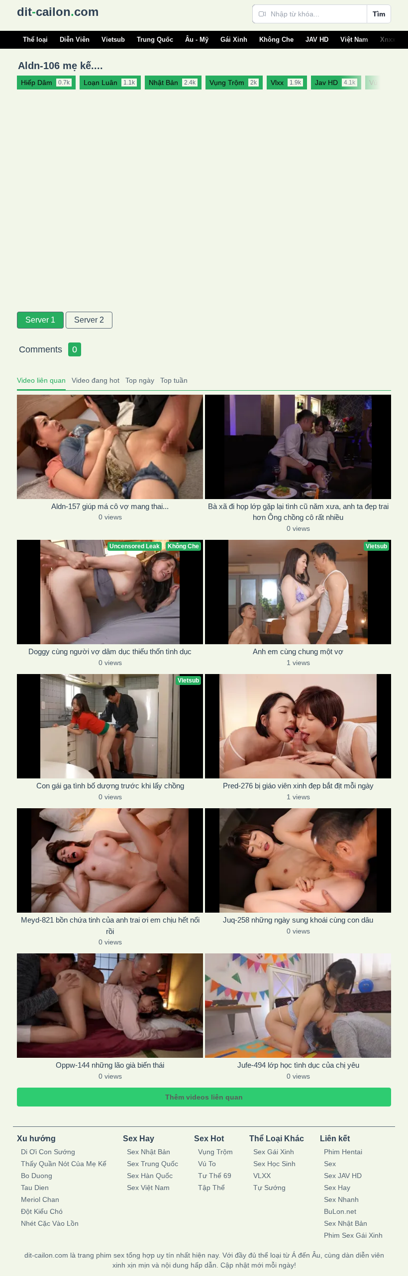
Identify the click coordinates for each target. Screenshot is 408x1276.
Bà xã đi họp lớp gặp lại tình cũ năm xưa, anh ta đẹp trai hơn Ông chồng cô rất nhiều (298, 512)
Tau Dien (35, 1187)
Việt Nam (354, 39)
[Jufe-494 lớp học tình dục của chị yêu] (298, 1005)
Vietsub (113, 39)
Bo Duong (36, 1176)
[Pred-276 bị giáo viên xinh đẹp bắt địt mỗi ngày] (298, 726)
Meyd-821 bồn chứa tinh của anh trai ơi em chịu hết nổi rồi (110, 926)
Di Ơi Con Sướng (48, 1152)
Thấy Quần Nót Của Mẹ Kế (63, 1164)
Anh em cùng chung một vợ (298, 651)
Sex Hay (337, 1187)
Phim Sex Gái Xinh (353, 1235)
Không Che (276, 39)
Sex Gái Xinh (273, 1152)
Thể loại (35, 39)
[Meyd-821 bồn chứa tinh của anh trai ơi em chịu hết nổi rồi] (110, 860)
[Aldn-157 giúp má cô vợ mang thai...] (110, 447)
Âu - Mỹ (196, 39)
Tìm (379, 14)
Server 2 (89, 320)
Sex (330, 1164)
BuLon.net (340, 1211)
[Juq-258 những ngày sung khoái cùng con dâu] (298, 860)
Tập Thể (211, 1187)
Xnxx (388, 39)
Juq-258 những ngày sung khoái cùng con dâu (298, 920)
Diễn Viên (75, 39)
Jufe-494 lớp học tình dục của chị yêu (298, 1065)
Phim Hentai (343, 1152)
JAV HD (317, 39)
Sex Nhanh (341, 1199)
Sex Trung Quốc (152, 1164)
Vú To (207, 1164)
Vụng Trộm (215, 1152)
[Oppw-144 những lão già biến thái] (110, 1005)
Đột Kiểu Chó (42, 1211)
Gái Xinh (233, 39)
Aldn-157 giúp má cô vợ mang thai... (110, 506)
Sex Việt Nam (148, 1187)
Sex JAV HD (343, 1176)
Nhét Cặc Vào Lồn (50, 1223)
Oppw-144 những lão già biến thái (110, 1065)
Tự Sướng (269, 1187)
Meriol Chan (40, 1199)
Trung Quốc (155, 39)
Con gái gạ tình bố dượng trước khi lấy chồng (110, 785)
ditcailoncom (58, 11)
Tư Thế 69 (214, 1176)
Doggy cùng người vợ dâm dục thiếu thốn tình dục (110, 651)
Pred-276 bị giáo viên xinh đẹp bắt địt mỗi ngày (298, 785)
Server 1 (40, 320)
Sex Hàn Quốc (150, 1176)
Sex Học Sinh (274, 1164)
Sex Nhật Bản (148, 1152)
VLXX (262, 1176)
